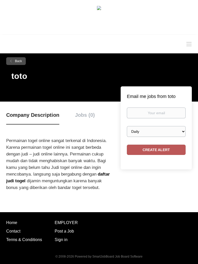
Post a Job (64, 231)
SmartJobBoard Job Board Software (117, 256)
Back (18, 61)
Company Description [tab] (32, 115)
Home (11, 222)
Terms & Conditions (24, 239)
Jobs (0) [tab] (85, 115)
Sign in (61, 239)
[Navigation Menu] (189, 44)
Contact (13, 231)
